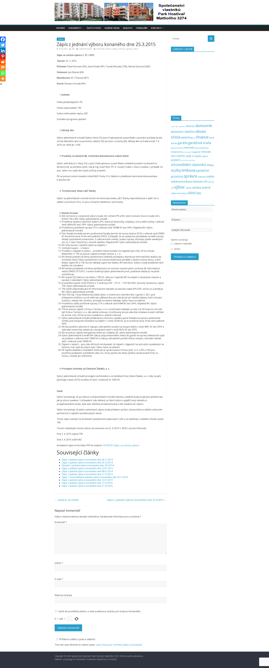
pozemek (191, 160)
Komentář (61, 522)
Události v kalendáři (182, 243)
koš (184, 152)
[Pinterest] (3, 56)
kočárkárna (176, 151)
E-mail (59, 579)
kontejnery (203, 148)
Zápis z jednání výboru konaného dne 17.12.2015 (87, 482)
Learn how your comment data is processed (119, 644)
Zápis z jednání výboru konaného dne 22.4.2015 (137, 500)
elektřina (187, 137)
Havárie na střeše (67, 500)
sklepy (210, 165)
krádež (188, 152)
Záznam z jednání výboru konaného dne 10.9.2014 (88, 465)
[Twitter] (3, 45)
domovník (100, 49)
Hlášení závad (112, 28)
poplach (175, 160)
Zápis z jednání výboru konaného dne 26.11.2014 (87, 459)
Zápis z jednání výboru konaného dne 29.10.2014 (87, 462)
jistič (196, 148)
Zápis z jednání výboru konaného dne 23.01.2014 (87, 468)
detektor (182, 126)
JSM (73, 49)
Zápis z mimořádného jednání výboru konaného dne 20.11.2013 (95, 477)
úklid (191, 193)
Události (128, 28)
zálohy (188, 187)
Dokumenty (75, 28)
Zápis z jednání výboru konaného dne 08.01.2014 (87, 471)
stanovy (202, 176)
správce (129, 49)
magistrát (196, 152)
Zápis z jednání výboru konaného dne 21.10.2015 (87, 485)
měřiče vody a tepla (188, 156)
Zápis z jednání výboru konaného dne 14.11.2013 (87, 480)
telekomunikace (181, 181)
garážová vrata (199, 142)
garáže (183, 143)
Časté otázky (94, 28)
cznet (173, 126)
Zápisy (60, 39)
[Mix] (3, 67)
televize (198, 181)
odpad (204, 156)
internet (188, 147)
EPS (194, 138)
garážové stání (177, 148)
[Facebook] (3, 39)
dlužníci (190, 126)
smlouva (121, 49)
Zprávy (176, 248)
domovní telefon (183, 132)
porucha (184, 160)
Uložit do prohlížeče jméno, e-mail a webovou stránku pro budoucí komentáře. (99, 611)
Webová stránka (63, 595)
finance (108, 49)
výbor (136, 49)
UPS (205, 181)
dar (177, 126)
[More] (3, 78)
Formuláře (142, 28)
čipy (198, 193)
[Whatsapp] (3, 73)
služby (114, 49)
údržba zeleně (201, 187)
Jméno (59, 563)
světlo (210, 176)
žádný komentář (85, 49)
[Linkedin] (3, 50)
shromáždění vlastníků (188, 164)
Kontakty (156, 28)
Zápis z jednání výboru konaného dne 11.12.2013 (87, 474)
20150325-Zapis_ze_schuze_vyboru (121, 445)
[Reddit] (3, 62)
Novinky (60, 28)
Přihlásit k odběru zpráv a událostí (77, 639)
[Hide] (1, 84)
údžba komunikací (179, 193)
